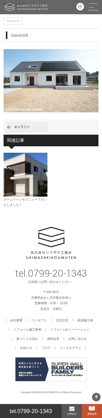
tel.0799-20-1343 (31, 411)
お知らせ (26, 348)
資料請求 (53, 339)
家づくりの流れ (27, 339)
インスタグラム (70, 348)
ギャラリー (22, 127)
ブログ (46, 348)
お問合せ (72, 414)
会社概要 (16, 320)
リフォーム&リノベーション (69, 329)
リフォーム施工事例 (27, 329)
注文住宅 (62, 320)
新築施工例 (85, 320)
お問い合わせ (77, 339)
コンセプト (39, 320)
